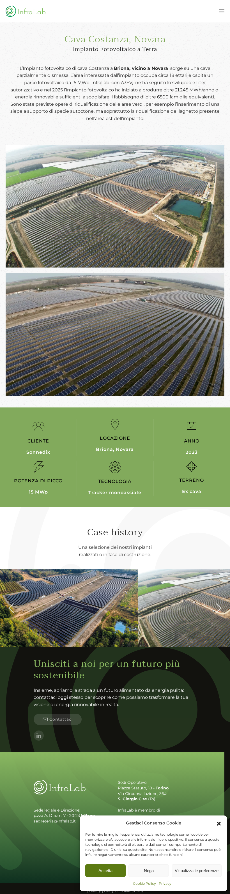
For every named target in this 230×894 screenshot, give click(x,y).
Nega (149, 870)
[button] (219, 823)
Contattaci (61, 719)
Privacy (165, 883)
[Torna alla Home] (25, 11)
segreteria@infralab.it (55, 821)
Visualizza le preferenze (197, 870)
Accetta (105, 870)
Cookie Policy (144, 883)
